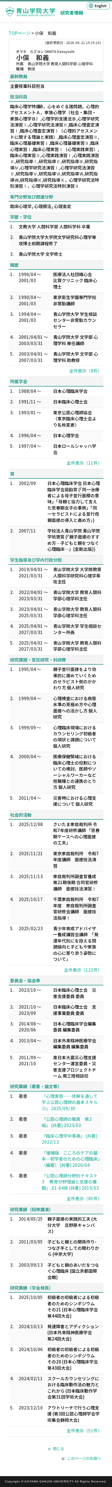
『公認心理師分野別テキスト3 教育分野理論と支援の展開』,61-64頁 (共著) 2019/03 (70, 1182)
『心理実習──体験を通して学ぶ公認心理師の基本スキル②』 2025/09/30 (70, 1102)
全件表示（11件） (84, 463)
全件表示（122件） (83, 970)
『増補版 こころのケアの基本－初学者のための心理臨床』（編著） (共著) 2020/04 (71, 1159)
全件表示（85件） (84, 1198)
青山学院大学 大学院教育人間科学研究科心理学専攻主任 (77, 575)
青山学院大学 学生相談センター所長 (77, 629)
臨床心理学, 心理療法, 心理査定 (40, 206)
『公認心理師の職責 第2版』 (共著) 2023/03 (67, 1122)
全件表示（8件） (85, 371)
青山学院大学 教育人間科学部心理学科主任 (77, 595)
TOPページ (19, 33)
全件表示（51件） (84, 1430)
